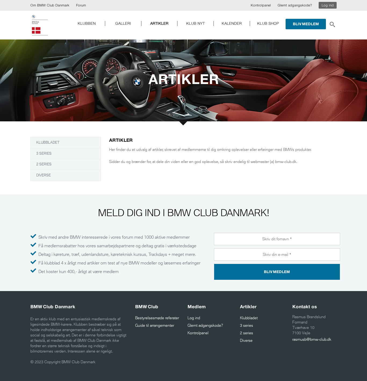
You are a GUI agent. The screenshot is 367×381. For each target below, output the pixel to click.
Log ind (328, 5)
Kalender (232, 23)
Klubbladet (48, 142)
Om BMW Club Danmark (49, 5)
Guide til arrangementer (154, 325)
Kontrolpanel (261, 5)
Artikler (159, 23)
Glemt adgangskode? (295, 5)
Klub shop (268, 23)
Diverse (43, 175)
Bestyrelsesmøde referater (157, 318)
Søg (332, 24)
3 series (44, 153)
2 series (44, 164)
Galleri (123, 23)
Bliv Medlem (306, 24)
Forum (81, 5)
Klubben (87, 23)
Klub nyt (195, 23)
